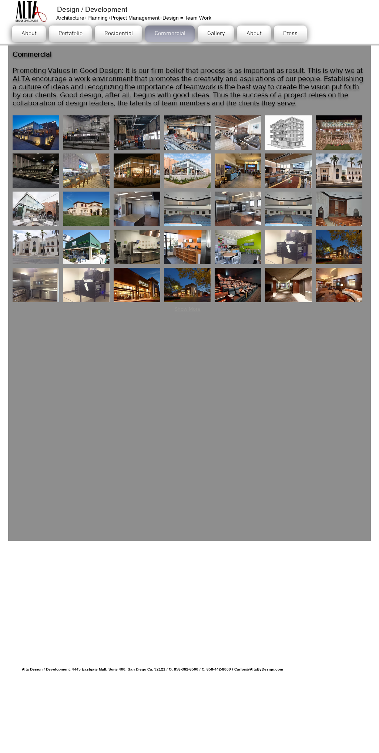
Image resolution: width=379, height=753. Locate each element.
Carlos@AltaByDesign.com (258, 669)
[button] (36, 132)
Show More (188, 309)
